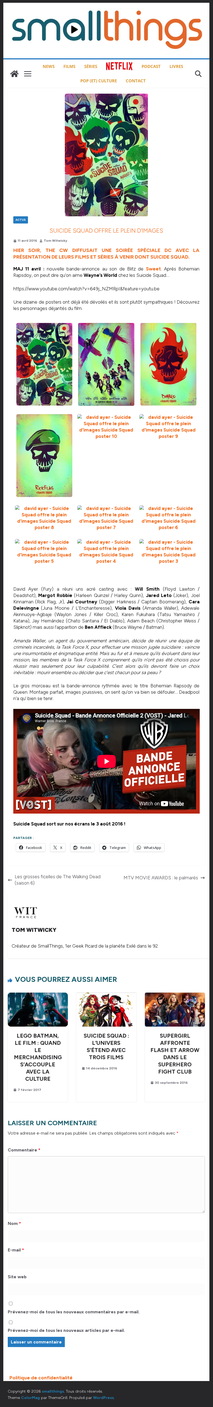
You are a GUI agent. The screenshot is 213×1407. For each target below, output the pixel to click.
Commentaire (24, 1150)
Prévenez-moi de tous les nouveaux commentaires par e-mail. (74, 1311)
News (49, 66)
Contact (136, 80)
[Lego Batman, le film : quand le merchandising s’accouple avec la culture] (38, 995)
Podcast (151, 66)
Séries (90, 66)
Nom (14, 1223)
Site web (17, 1276)
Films (69, 66)
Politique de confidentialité (41, 1377)
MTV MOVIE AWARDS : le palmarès (161, 877)
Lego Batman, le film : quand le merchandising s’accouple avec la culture (38, 1057)
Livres (176, 66)
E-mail (16, 1250)
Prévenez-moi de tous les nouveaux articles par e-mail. (66, 1330)
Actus (21, 220)
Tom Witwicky (55, 241)
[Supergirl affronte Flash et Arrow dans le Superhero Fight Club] (175, 995)
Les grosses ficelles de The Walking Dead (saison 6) (58, 880)
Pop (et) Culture (98, 80)
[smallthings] (14, 73)
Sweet (153, 269)
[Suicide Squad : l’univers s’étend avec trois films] (106, 995)
